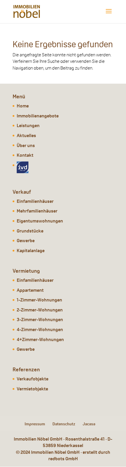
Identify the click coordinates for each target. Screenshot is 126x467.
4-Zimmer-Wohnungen (40, 329)
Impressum (35, 423)
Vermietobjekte (32, 389)
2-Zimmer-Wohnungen (40, 310)
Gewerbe (26, 240)
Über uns (26, 145)
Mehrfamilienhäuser (37, 211)
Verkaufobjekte (32, 379)
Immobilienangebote (38, 116)
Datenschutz (63, 423)
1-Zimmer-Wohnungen (39, 300)
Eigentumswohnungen (40, 221)
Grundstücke (30, 231)
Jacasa (89, 423)
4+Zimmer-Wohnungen (40, 339)
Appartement (30, 290)
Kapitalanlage (31, 250)
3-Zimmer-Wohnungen (40, 319)
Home (23, 106)
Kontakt (25, 155)
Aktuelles (26, 135)
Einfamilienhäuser (35, 201)
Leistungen (28, 125)
